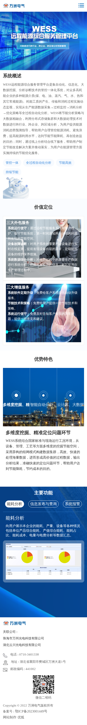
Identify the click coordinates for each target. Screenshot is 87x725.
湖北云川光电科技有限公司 (22, 645)
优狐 (21, 717)
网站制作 (9, 717)
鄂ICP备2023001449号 (31, 711)
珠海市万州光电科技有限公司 (23, 638)
